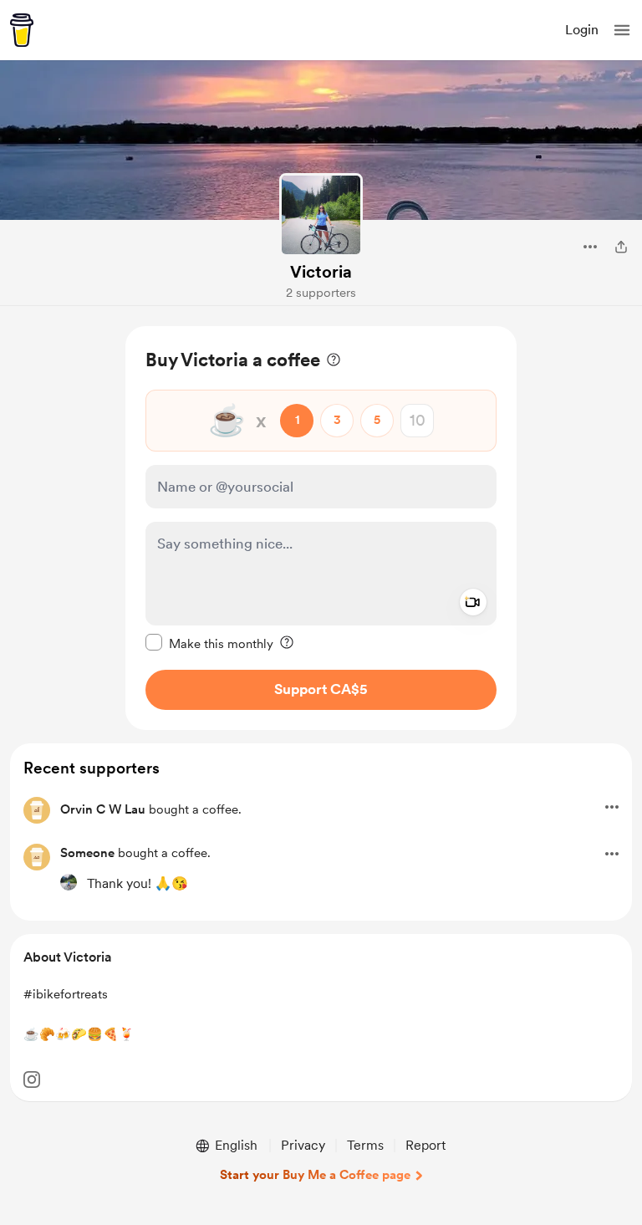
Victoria (321, 272)
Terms (365, 1145)
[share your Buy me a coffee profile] (621, 246)
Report (425, 1145)
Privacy (303, 1145)
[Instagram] (31, 1079)
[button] (622, 30)
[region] (321, 528)
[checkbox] (209, 643)
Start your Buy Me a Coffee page (315, 1174)
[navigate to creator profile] (321, 215)
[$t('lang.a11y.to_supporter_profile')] (68, 882)
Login (582, 30)
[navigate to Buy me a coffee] (21, 30)
